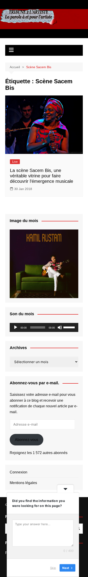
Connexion (18, 472)
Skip (53, 568)
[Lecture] (15, 327)
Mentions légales (23, 483)
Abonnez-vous (26, 440)
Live (15, 161)
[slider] (69, 327)
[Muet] (60, 327)
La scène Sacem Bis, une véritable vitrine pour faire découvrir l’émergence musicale (41, 176)
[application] (44, 327)
